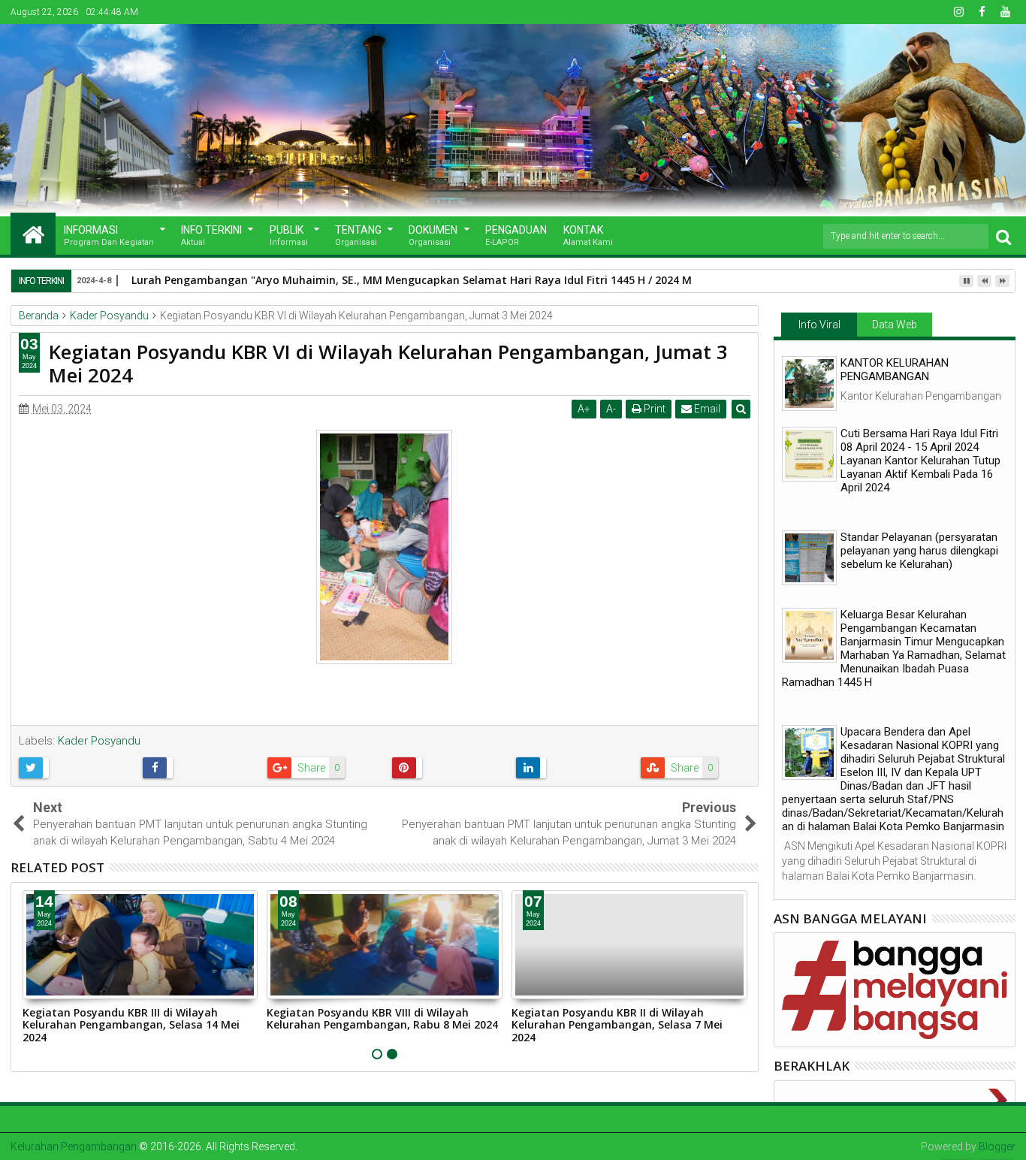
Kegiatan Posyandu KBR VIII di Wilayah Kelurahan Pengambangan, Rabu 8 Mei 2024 (382, 1018)
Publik (289, 235)
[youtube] (1004, 12)
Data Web (894, 325)
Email (706, 409)
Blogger (997, 1146)
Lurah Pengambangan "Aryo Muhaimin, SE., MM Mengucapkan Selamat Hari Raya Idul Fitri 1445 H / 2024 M (411, 280)
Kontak (588, 235)
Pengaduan (516, 235)
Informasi (109, 235)
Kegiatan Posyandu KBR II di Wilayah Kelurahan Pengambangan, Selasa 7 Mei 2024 (617, 1025)
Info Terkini (211, 235)
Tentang (358, 235)
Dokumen (433, 235)
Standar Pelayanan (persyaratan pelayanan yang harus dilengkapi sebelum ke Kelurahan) (919, 550)
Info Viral (819, 325)
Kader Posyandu (99, 741)
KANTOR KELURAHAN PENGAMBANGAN (894, 369)
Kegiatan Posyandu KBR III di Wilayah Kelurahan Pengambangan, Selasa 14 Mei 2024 (131, 1025)
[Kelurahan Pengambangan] (33, 234)
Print (653, 409)
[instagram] (958, 12)
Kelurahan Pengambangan (74, 1146)
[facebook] (981, 12)
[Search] (1003, 236)
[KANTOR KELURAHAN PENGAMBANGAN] (809, 383)
